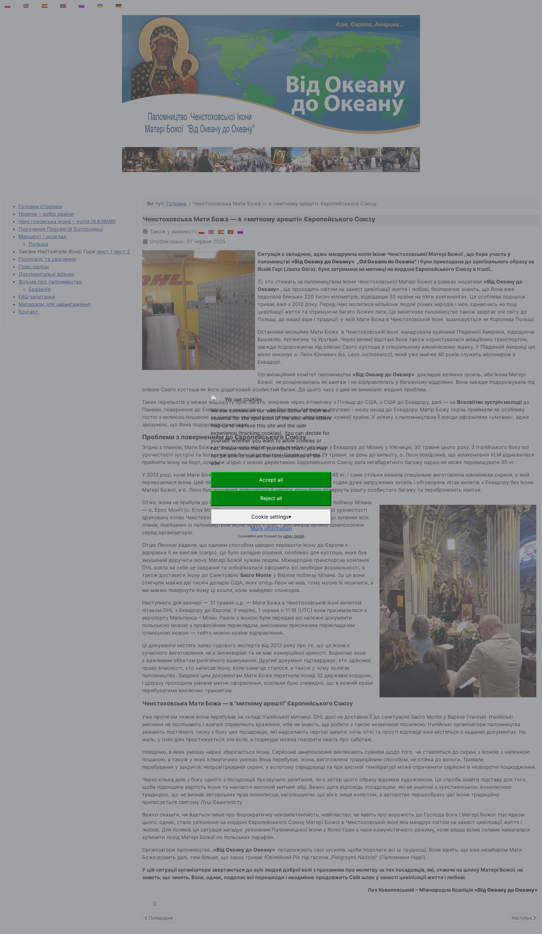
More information (271, 528)
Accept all (271, 480)
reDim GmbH (293, 536)
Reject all (271, 498)
